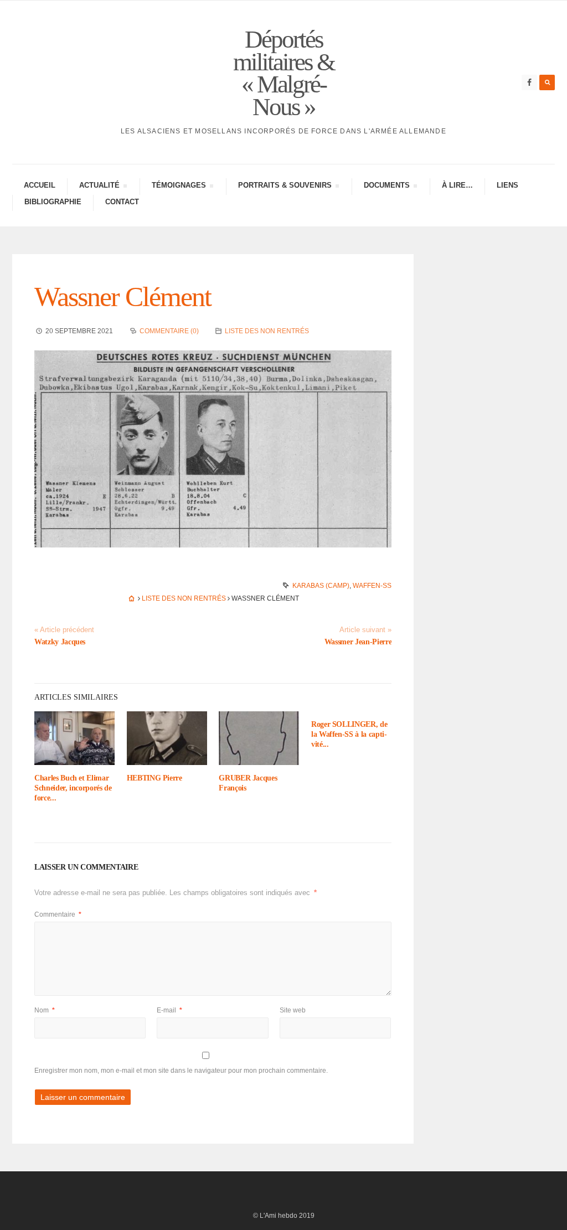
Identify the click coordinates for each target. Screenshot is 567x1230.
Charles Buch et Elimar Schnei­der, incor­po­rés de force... (73, 788)
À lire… (457, 185)
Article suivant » (365, 630)
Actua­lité (99, 187)
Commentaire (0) (169, 331)
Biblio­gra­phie (52, 202)
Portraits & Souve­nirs (285, 187)
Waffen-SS (372, 586)
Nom (44, 1010)
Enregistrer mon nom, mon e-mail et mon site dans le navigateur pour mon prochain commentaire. (181, 1070)
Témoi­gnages (178, 187)
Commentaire (57, 914)
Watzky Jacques (59, 642)
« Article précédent (64, 630)
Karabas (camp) (320, 586)
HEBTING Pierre (154, 778)
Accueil (39, 185)
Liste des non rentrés (267, 331)
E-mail (169, 1010)
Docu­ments (386, 187)
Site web (293, 1010)
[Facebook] (529, 82)
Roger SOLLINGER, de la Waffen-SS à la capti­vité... (349, 734)
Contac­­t (122, 202)
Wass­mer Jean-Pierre (357, 642)
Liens (507, 185)
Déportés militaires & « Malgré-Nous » (283, 73)
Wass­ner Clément (122, 296)
